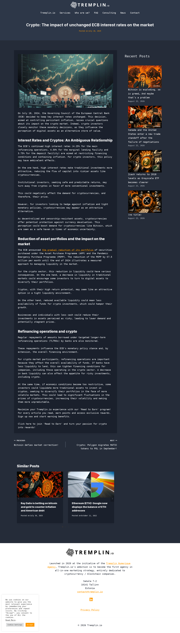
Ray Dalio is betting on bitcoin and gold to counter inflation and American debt (39, 507)
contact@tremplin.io (90, 591)
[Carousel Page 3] (68, 526)
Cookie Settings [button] (15, 625)
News (123, 12)
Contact (135, 12)
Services (65, 12)
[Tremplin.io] (90, 5)
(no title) (135, 214)
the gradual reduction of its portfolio (68, 250)
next (112, 499)
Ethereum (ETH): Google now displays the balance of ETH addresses (89, 507)
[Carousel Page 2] (65, 526)
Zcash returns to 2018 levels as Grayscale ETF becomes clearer (143, 178)
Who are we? (82, 12)
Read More (10, 620)
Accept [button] (30, 625)
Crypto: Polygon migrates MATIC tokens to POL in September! (97, 445)
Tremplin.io (47, 12)
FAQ (96, 12)
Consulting (109, 12)
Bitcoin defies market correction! (36, 443)
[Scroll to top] (173, 623)
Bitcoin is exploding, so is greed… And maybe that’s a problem (144, 93)
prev (19, 499)
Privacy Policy (90, 610)
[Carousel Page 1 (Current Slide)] (62, 526)
